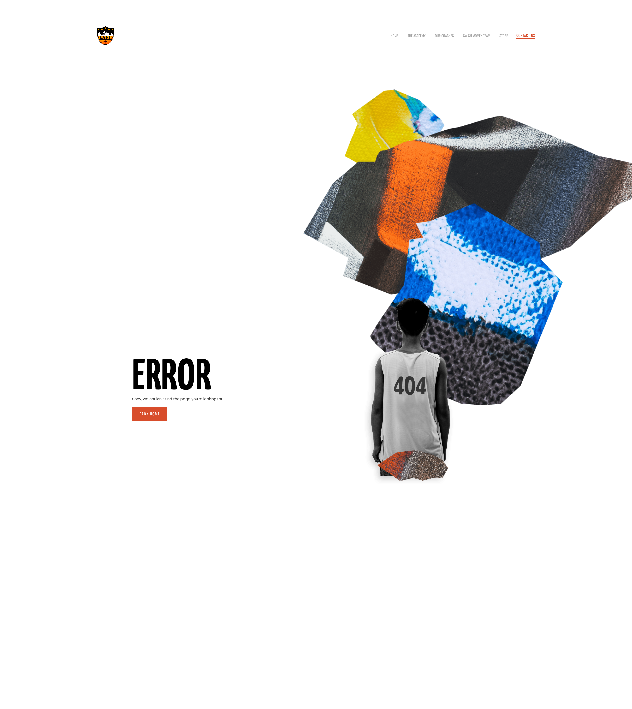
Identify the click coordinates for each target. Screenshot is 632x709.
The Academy (417, 35)
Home (394, 35)
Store (503, 35)
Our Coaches (444, 35)
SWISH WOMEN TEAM (476, 35)
